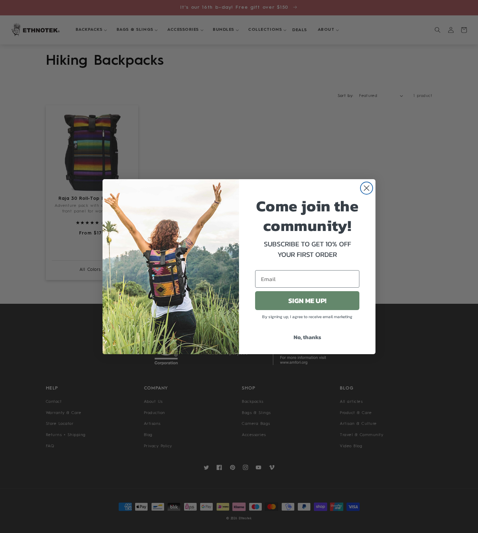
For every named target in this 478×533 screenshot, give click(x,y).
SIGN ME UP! (307, 300)
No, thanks (307, 337)
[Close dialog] (366, 188)
